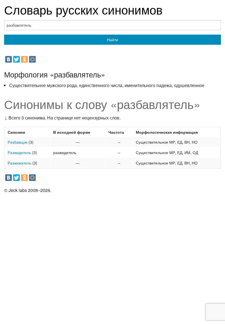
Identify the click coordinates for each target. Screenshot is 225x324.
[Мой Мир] (32, 59)
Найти (112, 39)
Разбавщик (17, 142)
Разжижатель (19, 163)
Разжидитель (19, 152)
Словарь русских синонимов (83, 9)
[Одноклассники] (24, 59)
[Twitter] (16, 59)
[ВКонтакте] (8, 59)
